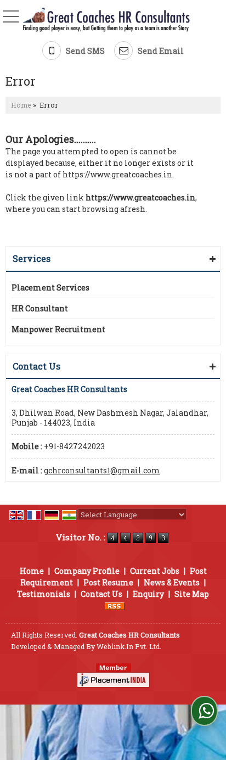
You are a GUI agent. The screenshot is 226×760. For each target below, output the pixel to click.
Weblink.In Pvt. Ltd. (129, 646)
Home (21, 104)
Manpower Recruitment (58, 329)
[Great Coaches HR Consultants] (106, 20)
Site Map (191, 594)
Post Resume (108, 582)
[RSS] (115, 605)
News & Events (172, 582)
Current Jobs (154, 571)
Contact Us (101, 594)
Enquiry (148, 594)
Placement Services (50, 287)
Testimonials (43, 594)
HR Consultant (40, 308)
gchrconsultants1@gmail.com (102, 470)
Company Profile (87, 571)
